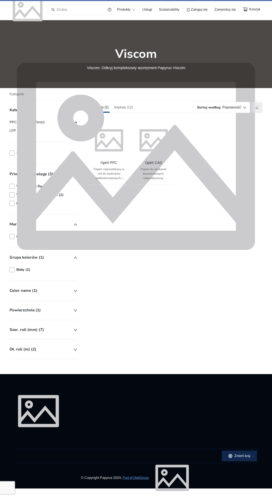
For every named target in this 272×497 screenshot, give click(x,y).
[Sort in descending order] (257, 107)
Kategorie (17, 94)
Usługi (147, 9)
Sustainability (169, 9)
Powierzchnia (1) (25, 310)
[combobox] (221, 107)
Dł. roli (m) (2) (23, 349)
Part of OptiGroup (136, 478)
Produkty (123, 9)
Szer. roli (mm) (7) (27, 329)
